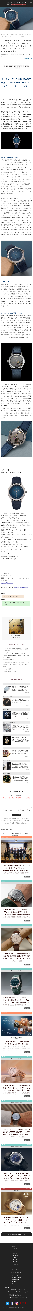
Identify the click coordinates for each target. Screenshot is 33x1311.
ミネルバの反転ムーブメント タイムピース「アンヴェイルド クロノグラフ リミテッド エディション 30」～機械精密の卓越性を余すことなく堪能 (20, 740)
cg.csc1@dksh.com (7, 583)
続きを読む (27, 876)
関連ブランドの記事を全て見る (16, 1234)
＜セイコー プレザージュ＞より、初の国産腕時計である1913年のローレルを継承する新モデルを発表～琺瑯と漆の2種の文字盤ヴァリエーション (20, 766)
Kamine (17, 838)
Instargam (16, 1303)
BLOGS (15, 1253)
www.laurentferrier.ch (21, 588)
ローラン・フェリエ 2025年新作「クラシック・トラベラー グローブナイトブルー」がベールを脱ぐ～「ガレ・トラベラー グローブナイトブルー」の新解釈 (16, 1178)
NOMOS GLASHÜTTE (12, 684)
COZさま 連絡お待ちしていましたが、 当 (18, 662)
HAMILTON (9, 696)
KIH (13, 1283)
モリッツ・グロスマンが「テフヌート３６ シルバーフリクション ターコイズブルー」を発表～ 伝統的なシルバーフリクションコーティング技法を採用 (20, 727)
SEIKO (8, 760)
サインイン (15, 818)
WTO (14, 1257)
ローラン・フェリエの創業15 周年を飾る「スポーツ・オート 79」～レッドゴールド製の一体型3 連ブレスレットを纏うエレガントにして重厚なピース (16, 1090)
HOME (2, 33)
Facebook (7, 1303)
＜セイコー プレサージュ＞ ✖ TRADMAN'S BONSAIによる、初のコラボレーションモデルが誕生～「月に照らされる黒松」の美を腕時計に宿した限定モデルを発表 (20, 778)
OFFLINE (15, 1255)
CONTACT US (15, 1269)
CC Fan (17, 1190)
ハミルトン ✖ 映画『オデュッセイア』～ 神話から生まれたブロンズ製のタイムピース (20, 701)
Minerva (9, 735)
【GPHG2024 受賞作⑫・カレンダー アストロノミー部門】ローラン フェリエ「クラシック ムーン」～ (16, 1220)
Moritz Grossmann (11, 722)
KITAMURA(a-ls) (16, 635)
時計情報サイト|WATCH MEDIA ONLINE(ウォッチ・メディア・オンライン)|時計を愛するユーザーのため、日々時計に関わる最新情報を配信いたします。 (16, 3)
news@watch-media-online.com (16, 1297)
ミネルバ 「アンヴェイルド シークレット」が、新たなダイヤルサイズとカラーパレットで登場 (20, 752)
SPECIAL (15, 1261)
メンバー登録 (11, 823)
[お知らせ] (23, 1303)
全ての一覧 (15, 1275)
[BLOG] (14, 637)
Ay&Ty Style (15, 1279)
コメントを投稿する (26, 58)
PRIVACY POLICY (16, 1267)
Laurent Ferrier (18, 882)
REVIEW (15, 1259)
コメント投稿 (16, 814)
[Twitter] (18, 637)
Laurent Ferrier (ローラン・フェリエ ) (13, 596)
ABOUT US (15, 1265)
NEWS (6, 33)
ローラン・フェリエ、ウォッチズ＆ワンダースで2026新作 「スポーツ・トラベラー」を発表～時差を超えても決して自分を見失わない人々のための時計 (16, 914)
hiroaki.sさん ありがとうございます (16, 653)
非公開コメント (11, 659)
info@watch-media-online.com (15, 1292)
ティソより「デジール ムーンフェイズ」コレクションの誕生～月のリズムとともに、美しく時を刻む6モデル (20, 714)
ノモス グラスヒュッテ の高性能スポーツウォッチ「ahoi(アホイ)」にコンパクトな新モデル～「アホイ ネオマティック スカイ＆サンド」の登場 (20, 689)
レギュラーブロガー (16, 1273)
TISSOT (8, 709)
